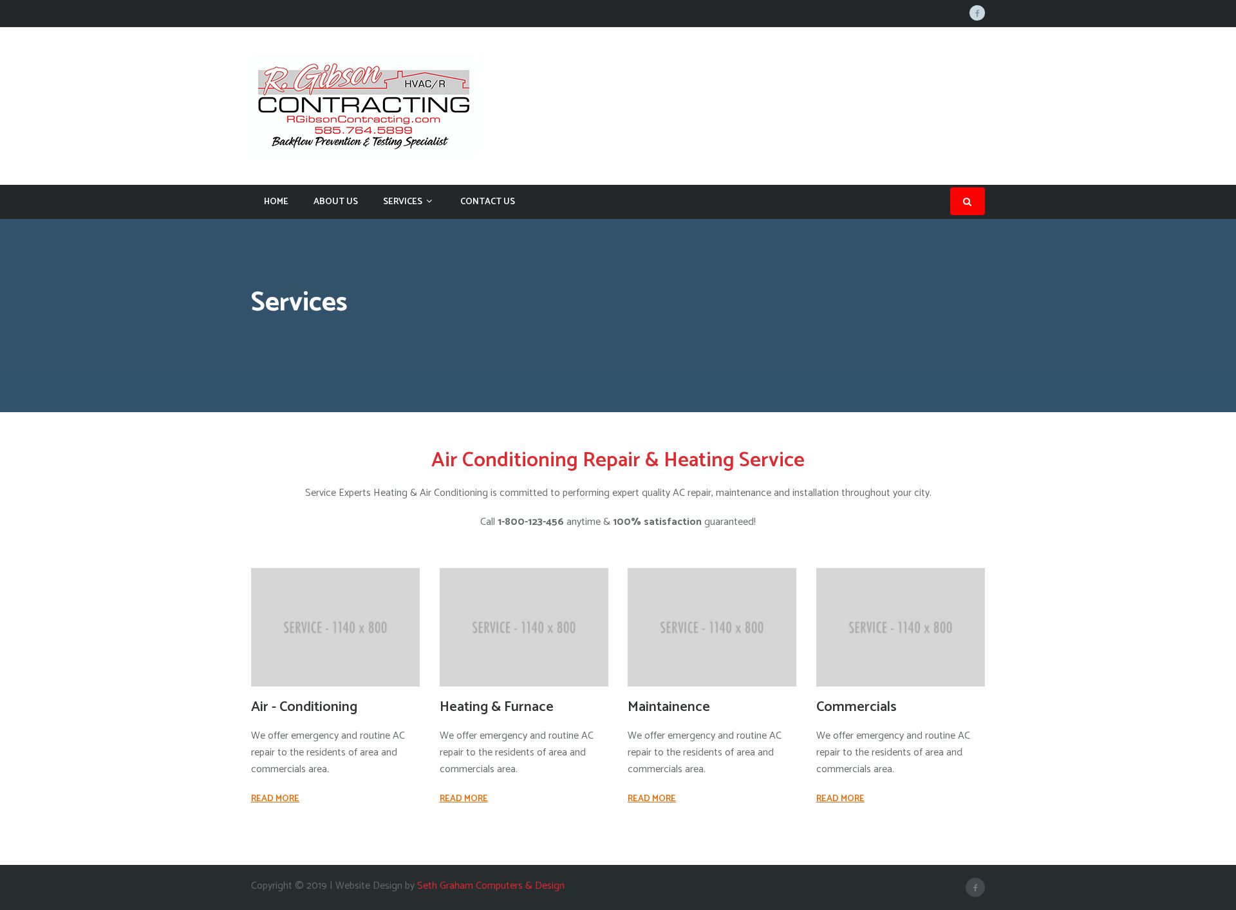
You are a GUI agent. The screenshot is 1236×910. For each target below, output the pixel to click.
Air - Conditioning (304, 707)
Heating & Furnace (497, 707)
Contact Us (487, 201)
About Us (336, 201)
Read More (275, 799)
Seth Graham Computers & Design (491, 886)
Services (402, 201)
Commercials (856, 707)
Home (276, 201)
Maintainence (669, 707)
